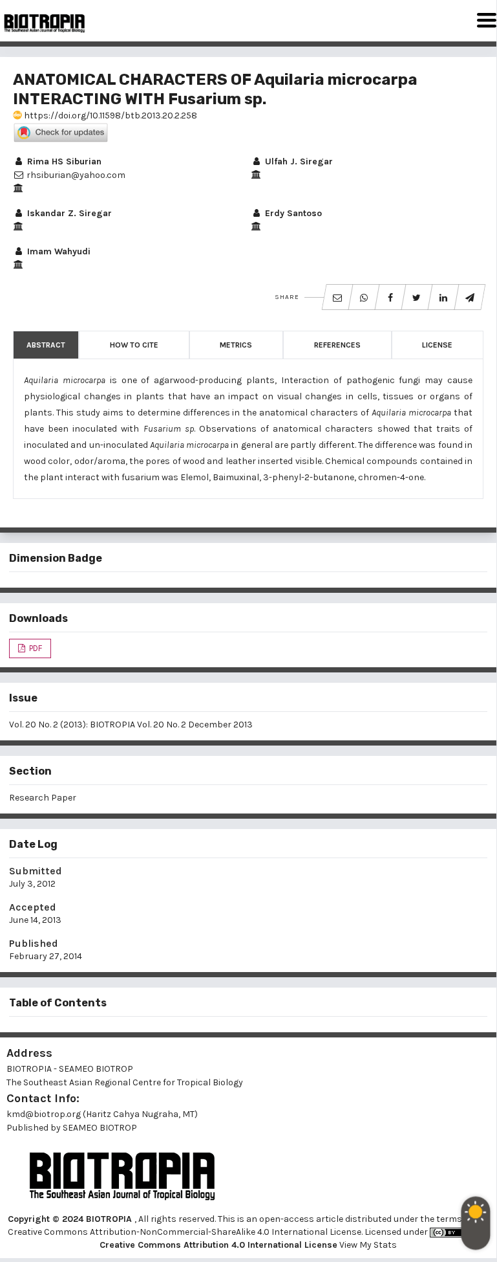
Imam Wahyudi (57, 251)
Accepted (32, 907)
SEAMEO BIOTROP (101, 1127)
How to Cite (134, 344)
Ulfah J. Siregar (297, 161)
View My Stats (368, 1244)
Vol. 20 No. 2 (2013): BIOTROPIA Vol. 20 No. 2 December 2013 (131, 724)
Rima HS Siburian (63, 161)
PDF (34, 648)
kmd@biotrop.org (43, 1114)
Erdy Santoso (292, 213)
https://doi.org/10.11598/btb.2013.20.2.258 (109, 115)
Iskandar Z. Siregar (68, 213)
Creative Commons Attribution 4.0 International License (218, 1244)
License (437, 344)
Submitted (35, 871)
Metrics (236, 344)
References (337, 344)
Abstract (45, 344)
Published (33, 943)
